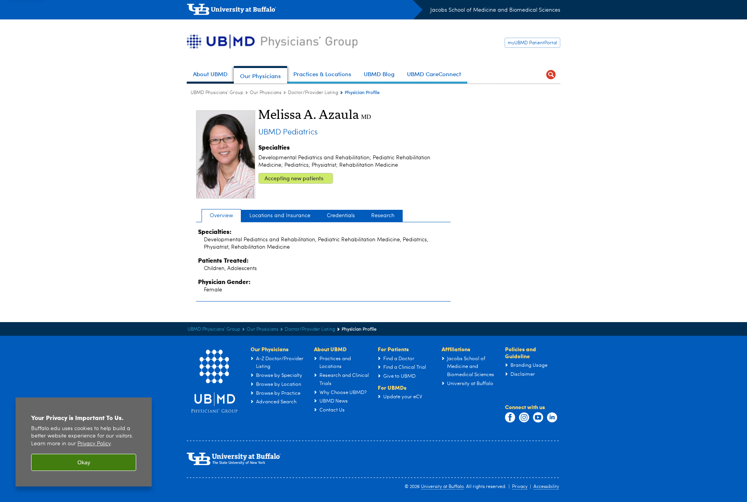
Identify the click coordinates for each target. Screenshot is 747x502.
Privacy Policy (93, 444)
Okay (83, 462)
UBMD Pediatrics (287, 132)
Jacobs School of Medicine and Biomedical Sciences (495, 10)
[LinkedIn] (552, 418)
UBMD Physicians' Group (217, 93)
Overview (221, 215)
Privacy (520, 487)
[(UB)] (305, 11)
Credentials (341, 215)
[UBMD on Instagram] (524, 418)
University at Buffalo (442, 487)
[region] (84, 441)
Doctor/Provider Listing (313, 93)
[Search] (551, 75)
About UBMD (330, 349)
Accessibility (546, 487)
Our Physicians (265, 93)
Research (383, 215)
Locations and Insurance (279, 215)
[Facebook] (510, 418)
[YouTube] (538, 418)
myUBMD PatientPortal (532, 43)
